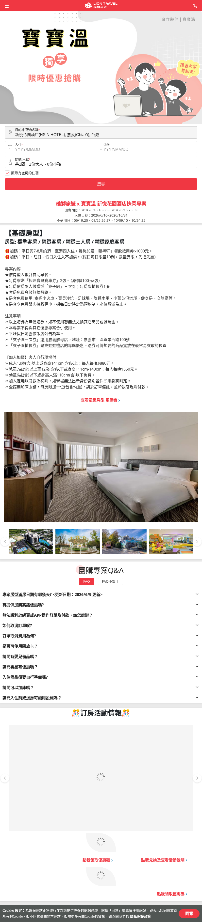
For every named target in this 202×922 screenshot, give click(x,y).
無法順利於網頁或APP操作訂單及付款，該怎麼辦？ (47, 615)
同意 (189, 913)
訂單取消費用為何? (19, 636)
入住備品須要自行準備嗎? (25, 677)
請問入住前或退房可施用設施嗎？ (32, 698)
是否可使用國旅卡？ (20, 646)
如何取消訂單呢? (17, 625)
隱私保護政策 (140, 916)
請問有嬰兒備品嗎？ (20, 656)
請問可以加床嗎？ (18, 687)
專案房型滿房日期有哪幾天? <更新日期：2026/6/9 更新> (52, 594)
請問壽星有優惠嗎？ (20, 667)
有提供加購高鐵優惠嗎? (23, 605)
